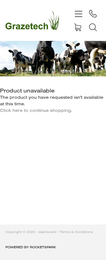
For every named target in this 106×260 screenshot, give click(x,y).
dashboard (47, 232)
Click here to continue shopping (35, 110)
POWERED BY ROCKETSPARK (30, 247)
